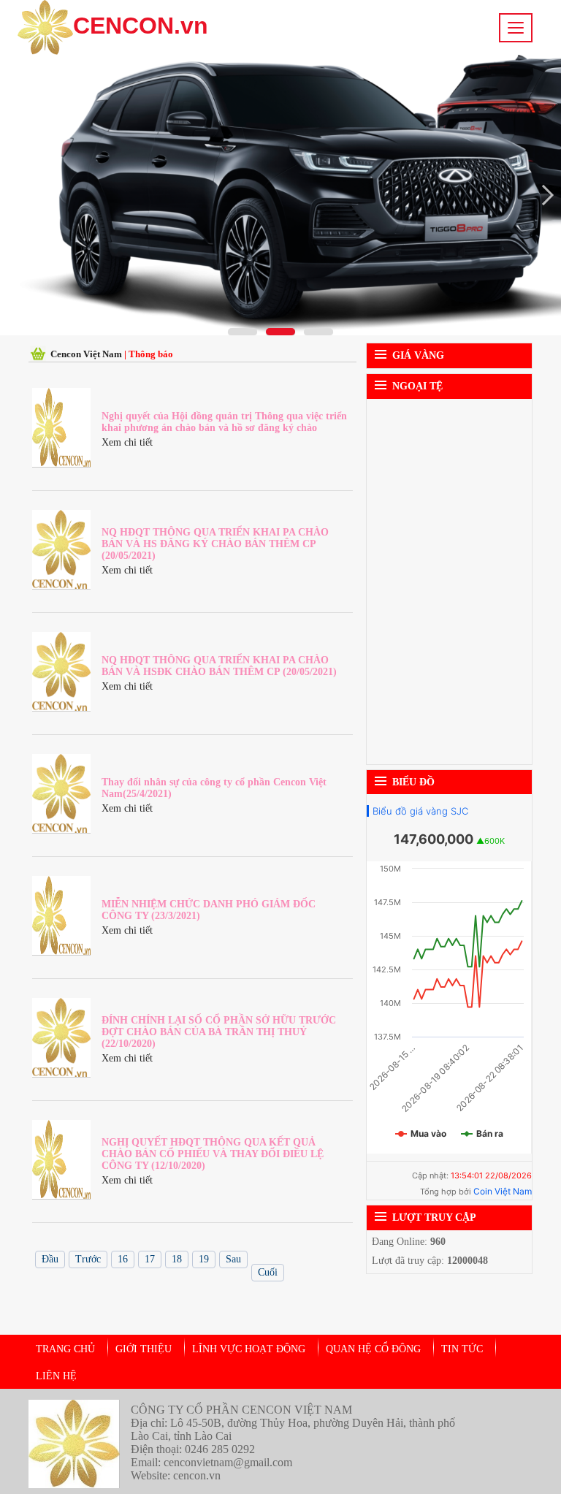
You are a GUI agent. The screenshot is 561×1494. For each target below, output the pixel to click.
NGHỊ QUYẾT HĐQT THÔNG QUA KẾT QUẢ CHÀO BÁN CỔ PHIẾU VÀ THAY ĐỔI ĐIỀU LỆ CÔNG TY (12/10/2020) (213, 1154)
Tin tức (462, 1349)
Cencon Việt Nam (87, 353)
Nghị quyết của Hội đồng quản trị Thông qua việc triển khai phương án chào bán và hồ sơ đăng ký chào (224, 422)
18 (177, 1259)
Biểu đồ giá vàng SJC (420, 811)
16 (123, 1259)
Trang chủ (65, 1349)
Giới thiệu (143, 1349)
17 (150, 1259)
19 (204, 1259)
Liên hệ (56, 1376)
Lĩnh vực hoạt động (248, 1349)
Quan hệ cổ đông (373, 1349)
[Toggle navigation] (516, 27)
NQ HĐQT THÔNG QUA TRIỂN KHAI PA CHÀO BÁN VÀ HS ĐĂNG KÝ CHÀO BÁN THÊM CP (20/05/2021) (215, 544)
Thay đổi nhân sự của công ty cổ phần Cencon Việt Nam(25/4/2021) (214, 788)
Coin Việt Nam (502, 1191)
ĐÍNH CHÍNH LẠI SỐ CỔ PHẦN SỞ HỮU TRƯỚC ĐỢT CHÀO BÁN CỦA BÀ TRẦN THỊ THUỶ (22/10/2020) (219, 1032)
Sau (233, 1259)
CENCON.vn (140, 25)
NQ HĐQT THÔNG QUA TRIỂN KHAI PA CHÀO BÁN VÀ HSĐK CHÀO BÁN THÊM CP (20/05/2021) (219, 666)
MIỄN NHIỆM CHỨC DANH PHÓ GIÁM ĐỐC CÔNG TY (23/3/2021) (209, 910)
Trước (88, 1259)
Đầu (50, 1259)
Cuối (268, 1272)
